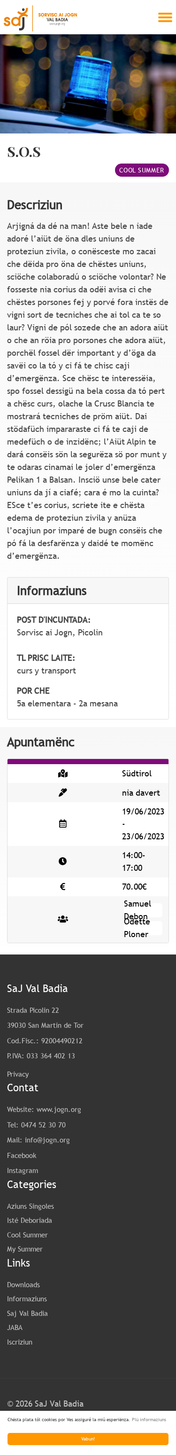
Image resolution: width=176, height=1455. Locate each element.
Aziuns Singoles (30, 1206)
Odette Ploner (137, 927)
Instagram (22, 1170)
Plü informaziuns (149, 1419)
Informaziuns (27, 1298)
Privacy (18, 1074)
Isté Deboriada (29, 1220)
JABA (15, 1327)
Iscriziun (19, 1341)
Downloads (23, 1284)
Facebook (22, 1155)
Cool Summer (141, 170)
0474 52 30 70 (43, 1124)
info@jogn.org (47, 1139)
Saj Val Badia (27, 1313)
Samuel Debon (137, 909)
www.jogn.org (59, 1109)
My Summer (25, 1248)
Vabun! (88, 1438)
